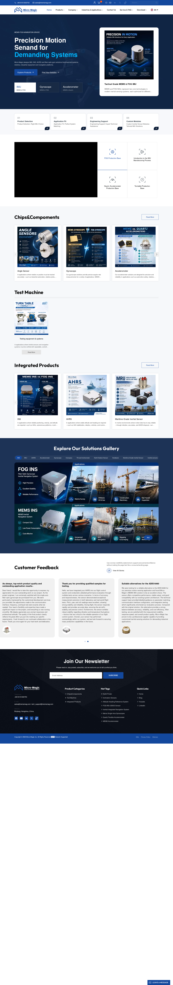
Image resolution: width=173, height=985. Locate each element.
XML (137, 737)
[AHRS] (86, 395)
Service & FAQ (125, 10)
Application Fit (60, 121)
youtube (142, 702)
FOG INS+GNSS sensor (111, 706)
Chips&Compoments (74, 694)
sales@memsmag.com (43, 3)
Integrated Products (74, 702)
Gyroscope (71, 271)
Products (59, 10)
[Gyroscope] (86, 247)
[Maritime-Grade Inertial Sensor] (135, 395)
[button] (156, 254)
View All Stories (118, 570)
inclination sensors (110, 698)
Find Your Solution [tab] (49, 72)
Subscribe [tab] (113, 675)
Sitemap (155, 737)
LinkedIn (142, 706)
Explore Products (24, 72)
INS (19, 419)
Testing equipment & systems (31, 338)
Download (141, 10)
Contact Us (111, 10)
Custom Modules (133, 121)
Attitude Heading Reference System (115, 702)
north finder (107, 694)
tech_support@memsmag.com (42, 704)
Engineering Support (99, 121)
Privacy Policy (145, 737)
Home (49, 10)
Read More (150, 217)
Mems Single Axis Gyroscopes (114, 713)
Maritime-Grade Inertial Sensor (129, 419)
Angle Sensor (23, 271)
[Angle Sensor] (37, 247)
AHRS (69, 419)
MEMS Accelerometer (110, 721)
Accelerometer (121, 271)
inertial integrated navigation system (116, 709)
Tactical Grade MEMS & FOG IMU (120, 84)
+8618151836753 (23, 3)
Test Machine (71, 698)
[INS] (37, 395)
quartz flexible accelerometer (113, 717)
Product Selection (25, 121)
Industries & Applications (91, 10)
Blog (140, 698)
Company (72, 10)
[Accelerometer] (135, 247)
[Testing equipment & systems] (31, 318)
